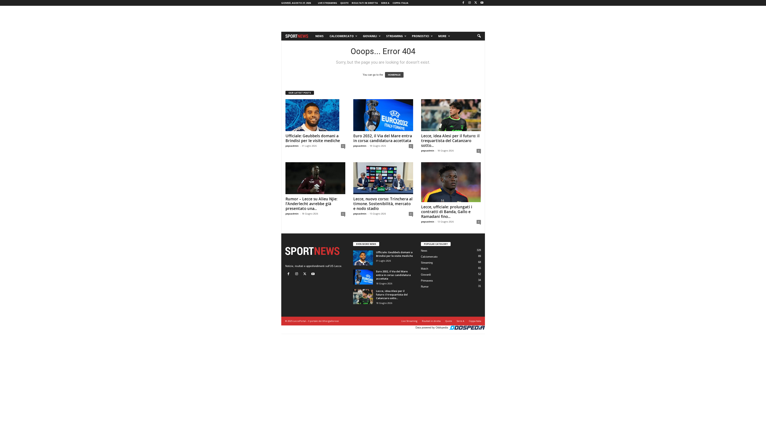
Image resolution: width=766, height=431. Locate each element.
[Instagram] (469, 3)
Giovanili (370, 36)
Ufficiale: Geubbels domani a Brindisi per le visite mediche (312, 138)
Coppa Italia (400, 2)
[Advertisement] (383, 19)
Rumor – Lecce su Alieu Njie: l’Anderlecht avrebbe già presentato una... (311, 203)
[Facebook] (463, 3)
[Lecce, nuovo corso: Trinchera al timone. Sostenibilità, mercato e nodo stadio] (383, 178)
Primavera (427, 280)
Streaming (394, 36)
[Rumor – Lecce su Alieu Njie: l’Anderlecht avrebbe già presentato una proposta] (315, 178)
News (319, 36)
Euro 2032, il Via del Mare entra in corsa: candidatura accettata (382, 138)
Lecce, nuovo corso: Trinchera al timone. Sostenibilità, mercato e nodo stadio (383, 203)
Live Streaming (327, 2)
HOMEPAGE (394, 75)
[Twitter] (475, 3)
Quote (344, 2)
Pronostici (420, 36)
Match (424, 268)
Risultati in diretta (365, 2)
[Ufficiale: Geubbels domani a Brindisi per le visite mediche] (315, 115)
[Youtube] (482, 3)
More (442, 36)
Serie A (385, 2)
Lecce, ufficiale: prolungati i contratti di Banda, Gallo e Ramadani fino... (446, 211)
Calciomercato (342, 36)
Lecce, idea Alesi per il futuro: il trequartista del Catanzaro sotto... (450, 140)
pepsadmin (292, 145)
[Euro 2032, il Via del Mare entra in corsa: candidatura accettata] (383, 115)
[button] (479, 36)
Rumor (424, 286)
